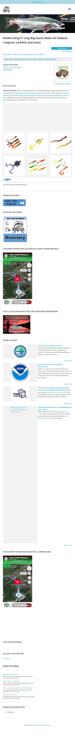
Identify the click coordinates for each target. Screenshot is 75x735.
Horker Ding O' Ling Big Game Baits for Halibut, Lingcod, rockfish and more (30, 59)
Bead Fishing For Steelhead (11, 681)
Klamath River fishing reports (56, 392)
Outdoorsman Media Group (42, 725)
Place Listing (7, 54)
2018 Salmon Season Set (10, 694)
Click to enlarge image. (63, 83)
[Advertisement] (37, 117)
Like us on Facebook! (12, 642)
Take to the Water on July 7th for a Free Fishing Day (18, 688)
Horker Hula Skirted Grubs (44, 95)
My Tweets (6, 658)
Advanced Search (67, 51)
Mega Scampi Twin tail (27, 95)
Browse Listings (27, 54)
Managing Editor (9, 678)
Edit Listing (17, 54)
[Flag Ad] (9, 179)
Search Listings (39, 54)
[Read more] (68, 360)
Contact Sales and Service (12, 67)
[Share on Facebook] (7, 179)
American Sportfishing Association (50, 345)
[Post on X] (4, 179)
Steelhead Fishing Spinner (10, 674)
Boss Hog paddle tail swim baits (26, 93)
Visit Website (7, 69)
